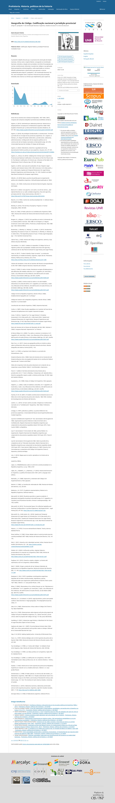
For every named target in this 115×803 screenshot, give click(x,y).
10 (21, 740)
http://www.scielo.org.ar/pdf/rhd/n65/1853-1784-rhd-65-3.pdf (28, 556)
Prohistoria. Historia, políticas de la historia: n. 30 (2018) (34, 706)
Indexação (51, 9)
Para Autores (87, 266)
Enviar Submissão (89, 276)
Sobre (33, 9)
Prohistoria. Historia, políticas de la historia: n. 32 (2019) (51, 723)
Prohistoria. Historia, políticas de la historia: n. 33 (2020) (37, 737)
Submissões (41, 9)
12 (25, 740)
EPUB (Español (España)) (66, 61)
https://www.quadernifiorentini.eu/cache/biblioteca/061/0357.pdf (30, 339)
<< (12, 740)
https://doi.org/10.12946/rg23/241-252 (34, 510)
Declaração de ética (61, 9)
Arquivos (17, 9)
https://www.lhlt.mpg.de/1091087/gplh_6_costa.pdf (25, 323)
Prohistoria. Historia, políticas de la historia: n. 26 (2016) (59, 727)
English (86, 56)
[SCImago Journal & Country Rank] (94, 67)
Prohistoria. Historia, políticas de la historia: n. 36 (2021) (48, 713)
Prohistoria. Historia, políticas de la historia (30, 6)
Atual (10, 9)
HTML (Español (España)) (66, 59)
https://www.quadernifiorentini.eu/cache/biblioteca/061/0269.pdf (30, 278)
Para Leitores (87, 263)
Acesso (104, 1)
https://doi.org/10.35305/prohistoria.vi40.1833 (27, 41)
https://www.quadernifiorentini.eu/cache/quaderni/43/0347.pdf (34, 130)
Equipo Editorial (74, 9)
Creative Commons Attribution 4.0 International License (69, 137)
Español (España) (88, 54)
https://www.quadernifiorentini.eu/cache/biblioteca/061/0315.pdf (30, 290)
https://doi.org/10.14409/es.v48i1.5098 (29, 690)
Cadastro (98, 1)
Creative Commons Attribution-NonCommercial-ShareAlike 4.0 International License (67, 125)
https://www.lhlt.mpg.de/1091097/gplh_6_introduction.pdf (27, 525)
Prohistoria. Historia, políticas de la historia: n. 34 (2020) (46, 720)
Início (12, 18)
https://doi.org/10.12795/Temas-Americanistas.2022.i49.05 (27, 196)
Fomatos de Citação (64, 90)
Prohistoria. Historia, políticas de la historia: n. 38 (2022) (42, 710)
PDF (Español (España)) (66, 56)
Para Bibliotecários (88, 269)
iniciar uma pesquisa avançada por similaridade (36, 744)
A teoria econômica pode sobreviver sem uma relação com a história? (44, 715)
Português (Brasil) (89, 59)
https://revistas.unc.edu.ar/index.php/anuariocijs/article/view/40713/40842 (32, 152)
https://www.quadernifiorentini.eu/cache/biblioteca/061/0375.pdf (30, 595)
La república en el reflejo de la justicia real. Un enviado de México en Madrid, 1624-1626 (53, 728)
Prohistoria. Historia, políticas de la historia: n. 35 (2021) (31, 730)
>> (27, 740)
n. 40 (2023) (25, 18)
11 (23, 740)
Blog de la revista (15, 12)
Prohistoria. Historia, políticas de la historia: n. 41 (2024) (50, 733)
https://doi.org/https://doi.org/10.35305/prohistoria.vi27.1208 (28, 260)
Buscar (103, 9)
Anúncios (26, 9)
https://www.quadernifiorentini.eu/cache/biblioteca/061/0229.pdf (30, 391)
